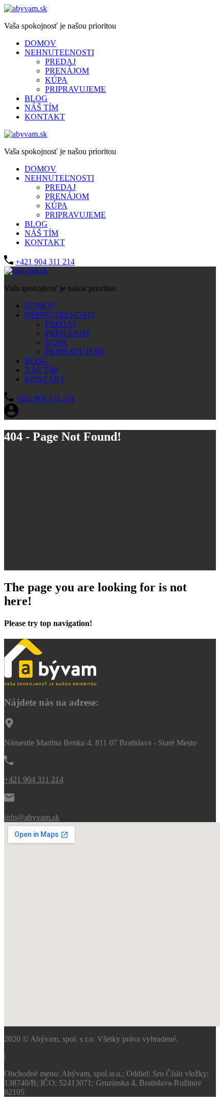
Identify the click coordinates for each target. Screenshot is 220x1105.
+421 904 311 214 (45, 261)
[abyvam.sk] (25, 8)
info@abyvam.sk (31, 817)
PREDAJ (60, 61)
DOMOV (40, 43)
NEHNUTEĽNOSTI (59, 52)
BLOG (36, 98)
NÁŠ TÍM (41, 107)
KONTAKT (45, 116)
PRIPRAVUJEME (75, 89)
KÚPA (56, 80)
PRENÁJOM (67, 70)
